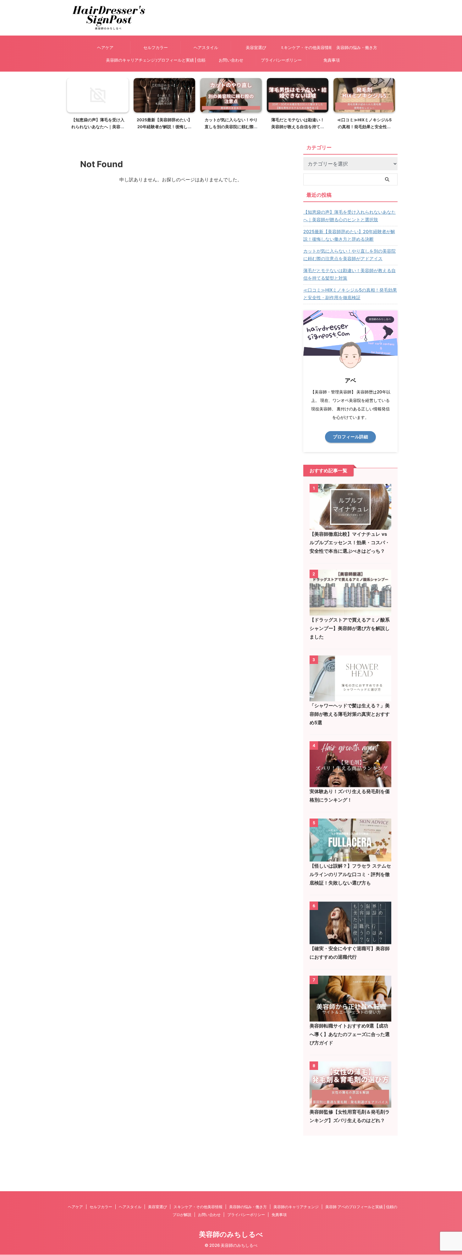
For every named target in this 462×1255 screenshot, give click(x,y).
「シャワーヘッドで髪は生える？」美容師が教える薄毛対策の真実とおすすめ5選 (350, 714)
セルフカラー (155, 47)
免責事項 (331, 60)
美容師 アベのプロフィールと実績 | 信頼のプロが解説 (181, 60)
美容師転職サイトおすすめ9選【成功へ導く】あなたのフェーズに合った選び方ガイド (350, 1034)
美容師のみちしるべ (231, 1234)
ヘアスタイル (206, 47)
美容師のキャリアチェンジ (130, 60)
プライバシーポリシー (281, 60)
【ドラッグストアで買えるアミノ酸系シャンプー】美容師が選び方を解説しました (350, 628)
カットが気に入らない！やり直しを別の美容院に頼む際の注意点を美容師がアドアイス (231, 127)
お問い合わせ (231, 60)
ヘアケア (105, 47)
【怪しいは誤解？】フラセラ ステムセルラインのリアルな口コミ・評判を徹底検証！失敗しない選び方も (350, 874)
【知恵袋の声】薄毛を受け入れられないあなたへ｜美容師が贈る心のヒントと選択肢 (97, 127)
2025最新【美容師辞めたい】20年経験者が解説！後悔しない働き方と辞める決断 (164, 127)
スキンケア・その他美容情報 (306, 47)
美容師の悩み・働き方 (356, 47)
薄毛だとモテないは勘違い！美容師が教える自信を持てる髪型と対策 (297, 127)
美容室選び (256, 47)
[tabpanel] (98, 105)
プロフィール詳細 (350, 436)
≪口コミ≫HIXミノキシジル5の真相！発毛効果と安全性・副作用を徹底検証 (364, 127)
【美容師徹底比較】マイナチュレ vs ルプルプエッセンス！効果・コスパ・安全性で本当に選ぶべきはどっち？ (350, 542)
